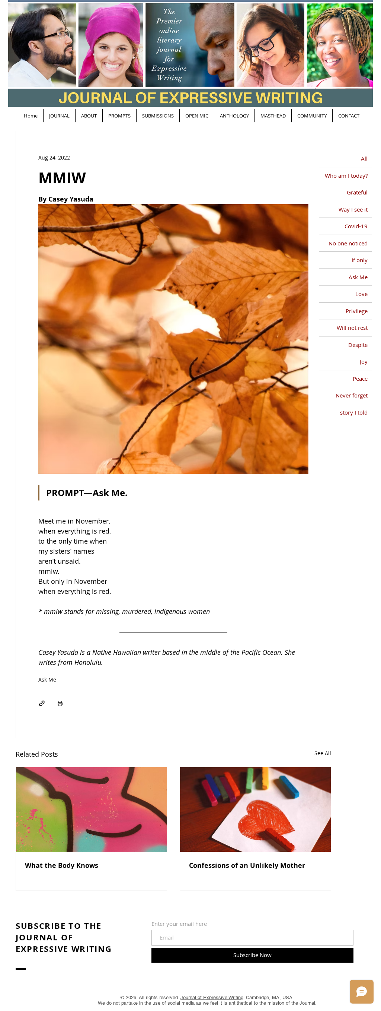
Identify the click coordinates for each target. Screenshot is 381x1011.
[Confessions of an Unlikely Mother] (255, 809)
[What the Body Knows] (91, 809)
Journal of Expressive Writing (211, 997)
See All (322, 753)
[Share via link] (41, 703)
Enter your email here (179, 924)
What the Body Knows (61, 865)
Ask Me (47, 679)
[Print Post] (60, 703)
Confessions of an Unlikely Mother (247, 865)
